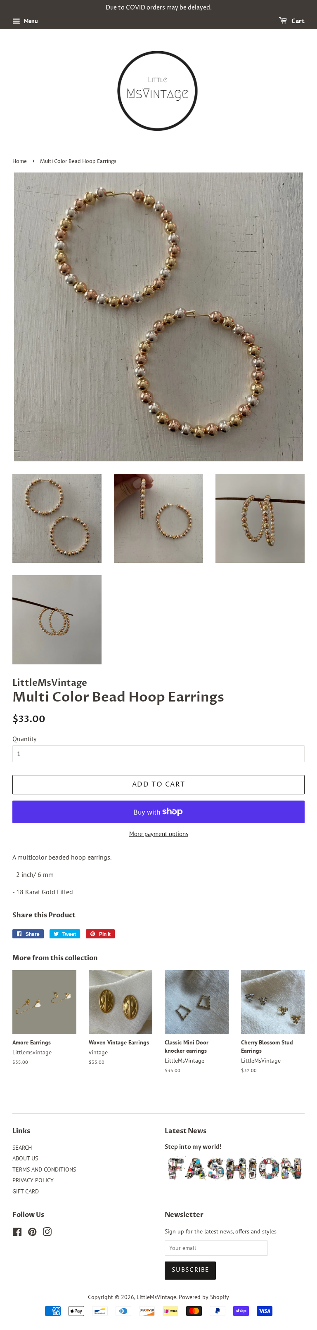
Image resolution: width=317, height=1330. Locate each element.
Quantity (24, 739)
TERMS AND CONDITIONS (44, 1169)
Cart (297, 21)
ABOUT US (25, 1158)
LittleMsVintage (156, 1297)
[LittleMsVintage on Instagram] (47, 1233)
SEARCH (22, 1147)
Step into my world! (193, 1147)
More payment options (158, 834)
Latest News (185, 1131)
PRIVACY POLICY (33, 1180)
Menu (30, 21)
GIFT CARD (25, 1191)
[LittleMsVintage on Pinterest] (32, 1233)
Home (19, 161)
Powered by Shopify (204, 1297)
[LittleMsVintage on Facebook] (17, 1233)
